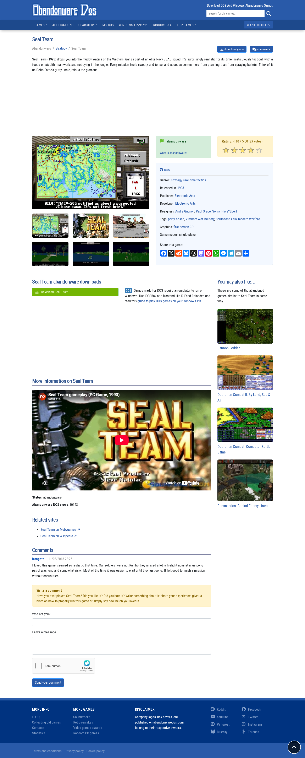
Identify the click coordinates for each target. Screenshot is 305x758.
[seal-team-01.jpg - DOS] (91, 226)
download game (234, 49)
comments (263, 49)
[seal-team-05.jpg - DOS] (91, 254)
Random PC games (86, 733)
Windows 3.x (162, 25)
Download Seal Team (54, 292)
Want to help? (258, 25)
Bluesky (222, 732)
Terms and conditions (47, 751)
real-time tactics (194, 180)
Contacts (38, 728)
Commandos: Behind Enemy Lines (242, 506)
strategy (61, 48)
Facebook (254, 709)
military (209, 219)
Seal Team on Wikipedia (56, 536)
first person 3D (183, 227)
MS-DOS (108, 25)
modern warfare (249, 219)
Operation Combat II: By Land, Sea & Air (243, 397)
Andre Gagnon (184, 211)
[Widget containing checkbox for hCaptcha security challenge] (63, 666)
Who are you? (41, 614)
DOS (166, 170)
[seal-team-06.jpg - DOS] (131, 254)
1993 (180, 188)
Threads (253, 732)
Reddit (221, 709)
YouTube (222, 717)
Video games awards (87, 728)
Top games (185, 25)
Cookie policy (96, 751)
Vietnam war (194, 219)
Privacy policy (74, 751)
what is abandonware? (173, 153)
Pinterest (223, 724)
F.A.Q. (36, 717)
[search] (269, 13)
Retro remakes (83, 722)
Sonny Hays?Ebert (224, 211)
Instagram (255, 724)
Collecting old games (46, 722)
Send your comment (48, 682)
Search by (86, 25)
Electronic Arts (184, 196)
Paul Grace (203, 211)
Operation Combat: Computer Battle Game (244, 449)
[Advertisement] (152, 107)
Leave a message (44, 632)
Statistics (38, 733)
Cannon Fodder (228, 348)
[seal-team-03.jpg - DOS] (50, 226)
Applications (63, 25)
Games (40, 25)
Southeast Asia (226, 219)
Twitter (253, 717)
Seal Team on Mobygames (58, 529)
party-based (176, 219)
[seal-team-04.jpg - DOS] (50, 254)
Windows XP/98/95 (133, 25)
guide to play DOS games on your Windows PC (169, 301)
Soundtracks (81, 717)
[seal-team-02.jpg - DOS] (131, 226)
